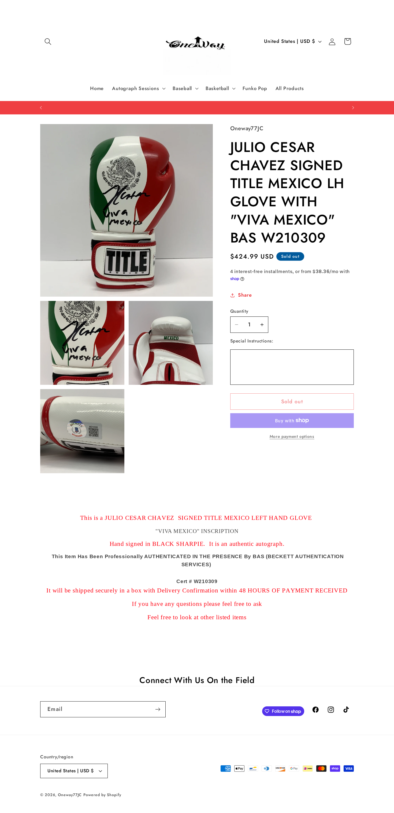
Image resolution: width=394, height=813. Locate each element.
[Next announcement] (353, 107)
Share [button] (245, 295)
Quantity (239, 311)
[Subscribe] (157, 709)
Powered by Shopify (102, 794)
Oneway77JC (70, 794)
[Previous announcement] (41, 107)
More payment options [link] (292, 436)
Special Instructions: (251, 341)
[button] (47, 41)
